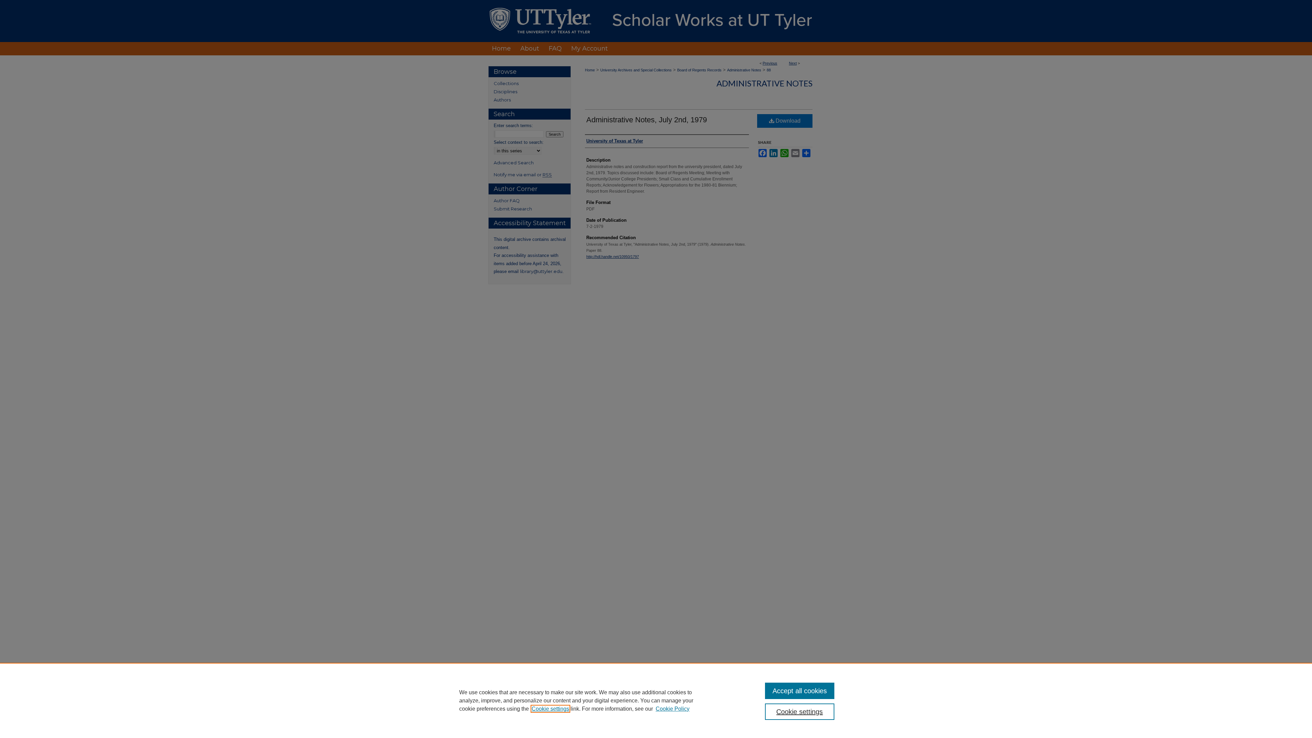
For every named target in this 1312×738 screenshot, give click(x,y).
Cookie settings (550, 709)
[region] (656, 700)
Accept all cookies (800, 691)
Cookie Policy (672, 709)
